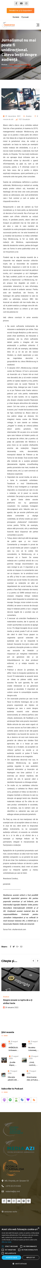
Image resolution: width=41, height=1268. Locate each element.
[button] (33, 961)
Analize (29, 116)
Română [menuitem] (16, 17)
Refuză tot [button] (31, 1257)
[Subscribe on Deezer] (28, 1100)
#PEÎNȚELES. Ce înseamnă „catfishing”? (14, 1050)
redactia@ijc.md (13, 1191)
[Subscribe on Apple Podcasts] (4, 1100)
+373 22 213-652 (13, 1186)
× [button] (38, 1228)
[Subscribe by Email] (22, 1100)
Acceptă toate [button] (11, 1257)
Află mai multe (6, 1242)
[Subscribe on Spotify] (10, 1100)
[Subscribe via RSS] (34, 1100)
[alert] (20, 1247)
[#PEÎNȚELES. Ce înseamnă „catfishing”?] (3, 1045)
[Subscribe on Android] (16, 1100)
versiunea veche (10, 1212)
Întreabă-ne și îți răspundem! (20, 10)
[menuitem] (16, 17)
